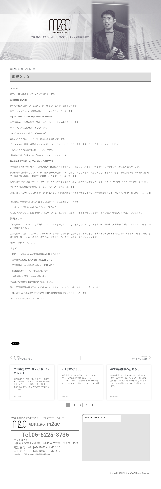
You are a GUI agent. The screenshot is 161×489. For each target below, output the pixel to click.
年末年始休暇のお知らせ (125, 369)
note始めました (71, 369)
